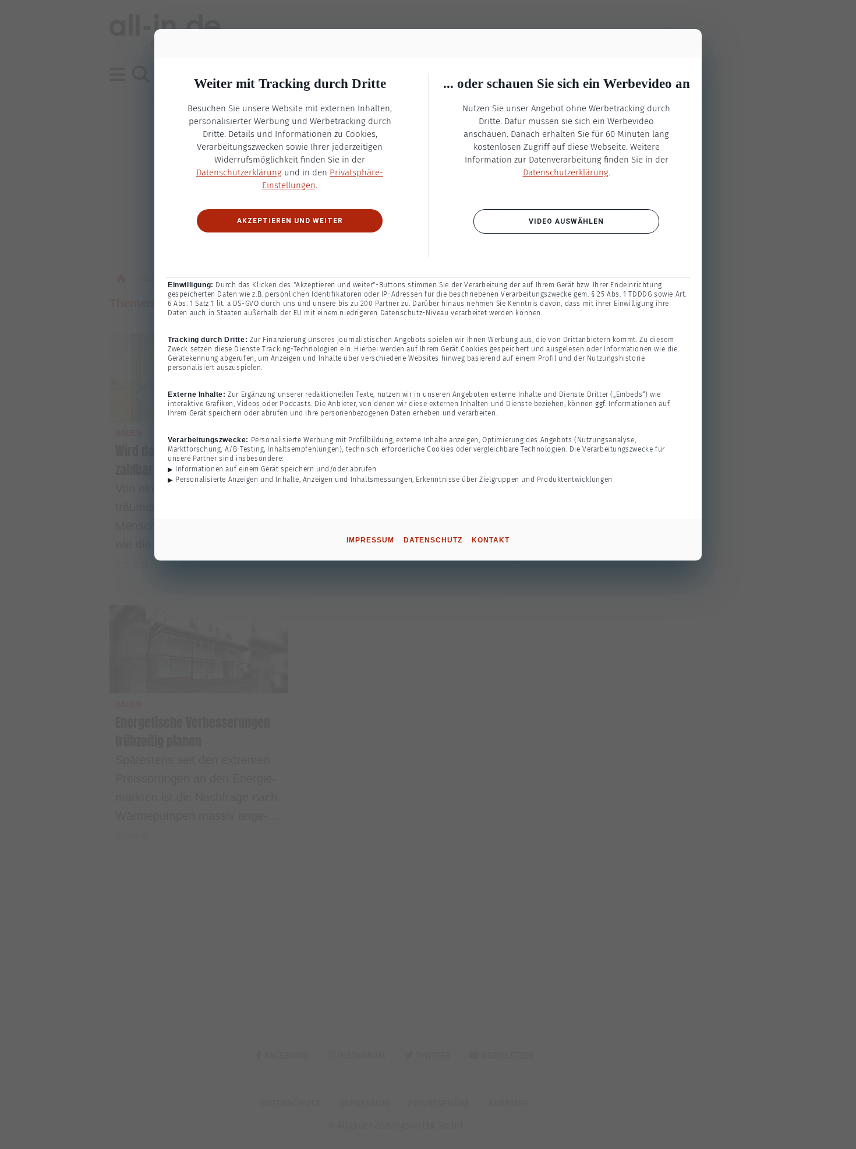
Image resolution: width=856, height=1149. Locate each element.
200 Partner (379, 303)
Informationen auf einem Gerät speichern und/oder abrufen (276, 469)
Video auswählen (566, 221)
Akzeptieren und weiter (290, 221)
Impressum (370, 540)
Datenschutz (433, 540)
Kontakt (491, 540)
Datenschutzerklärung (239, 172)
